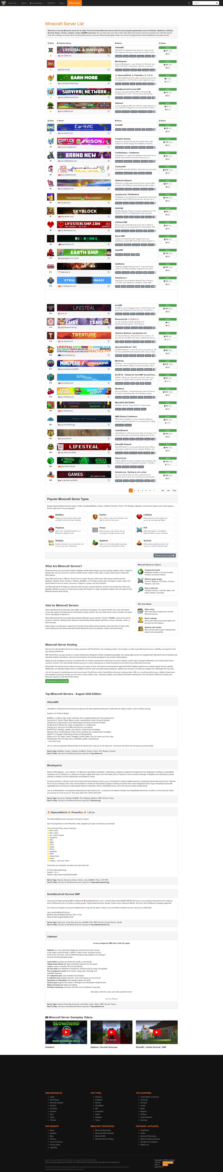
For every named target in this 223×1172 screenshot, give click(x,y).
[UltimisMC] (84, 49)
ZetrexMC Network (123, 444)
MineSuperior (121, 61)
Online (168, 48)
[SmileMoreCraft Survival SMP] (84, 91)
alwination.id (65, 272)
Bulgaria (144, 1111)
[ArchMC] (84, 307)
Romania (144, 1102)
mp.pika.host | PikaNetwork (127, 194)
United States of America (150, 1097)
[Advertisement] (111, 13)
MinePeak (119, 360)
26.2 (168, 54)
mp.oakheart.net (67, 111)
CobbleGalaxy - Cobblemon (127, 152)
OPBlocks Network (123, 180)
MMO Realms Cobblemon (126, 416)
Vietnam (144, 1114)
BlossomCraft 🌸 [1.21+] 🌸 (127, 319)
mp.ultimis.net (66, 55)
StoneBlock (99, 1105)
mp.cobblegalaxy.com (69, 161)
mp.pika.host (65, 202)
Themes (53, 1120)
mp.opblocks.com (67, 188)
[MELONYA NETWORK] (84, 405)
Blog (51, 1136)
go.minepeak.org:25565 (70, 369)
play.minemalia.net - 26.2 (125, 347)
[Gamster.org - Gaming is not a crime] (84, 474)
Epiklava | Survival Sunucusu (104, 1047)
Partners (53, 1139)
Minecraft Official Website (104, 1133)
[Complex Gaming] (84, 141)
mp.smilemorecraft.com (69, 97)
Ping (51, 1114)
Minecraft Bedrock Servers (150, 1139)
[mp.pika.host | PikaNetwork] (84, 196)
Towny (97, 1120)
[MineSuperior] (84, 63)
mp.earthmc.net (67, 133)
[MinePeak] (84, 363)
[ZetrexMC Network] (84, 446)
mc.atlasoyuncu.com (68, 286)
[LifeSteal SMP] (84, 224)
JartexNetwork (121, 430)
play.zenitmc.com (67, 216)
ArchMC (118, 305)
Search (23, 3)
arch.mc (64, 313)
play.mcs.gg (65, 69)
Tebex (143, 1133)
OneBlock (98, 1100)
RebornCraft (120, 458)
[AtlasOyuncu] (84, 280)
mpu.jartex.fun (66, 438)
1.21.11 (168, 82)
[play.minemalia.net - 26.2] (84, 349)
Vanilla (97, 1114)
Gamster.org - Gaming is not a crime (130, 472)
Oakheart (119, 103)
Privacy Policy (55, 1145)
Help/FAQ (51, 3)
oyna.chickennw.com (68, 175)
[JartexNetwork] (84, 432)
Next (174, 490)
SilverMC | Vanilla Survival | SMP (151, 1047)
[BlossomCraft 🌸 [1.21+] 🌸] (84, 321)
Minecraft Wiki (100, 1136)
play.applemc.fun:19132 (70, 258)
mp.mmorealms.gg (68, 424)
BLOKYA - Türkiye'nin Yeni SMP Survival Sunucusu (137, 374)
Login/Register (37, 3)
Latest (52, 1097)
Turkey (143, 1105)
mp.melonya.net (67, 411)
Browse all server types (164, 555)
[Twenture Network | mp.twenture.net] (84, 335)
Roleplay (98, 1117)
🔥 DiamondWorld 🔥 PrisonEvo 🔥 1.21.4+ (134, 75)
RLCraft (98, 1102)
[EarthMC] (84, 127)
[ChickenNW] (84, 169)
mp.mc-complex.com (68, 147)
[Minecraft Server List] (3, 3)
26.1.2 (168, 109)
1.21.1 (168, 423)
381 (168, 490)
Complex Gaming (122, 138)
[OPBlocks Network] (84, 182)
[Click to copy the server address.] (108, 56)
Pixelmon (98, 1097)
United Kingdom (146, 1117)
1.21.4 (168, 464)
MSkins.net (145, 1145)
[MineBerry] (84, 391)
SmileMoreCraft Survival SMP (128, 89)
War (96, 1108)
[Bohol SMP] (84, 238)
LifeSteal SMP (121, 222)
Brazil (143, 1108)
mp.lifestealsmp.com (68, 230)
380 (162, 490)
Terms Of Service (56, 1142)
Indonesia (144, 1100)
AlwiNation (120, 264)
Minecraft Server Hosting (56, 681)
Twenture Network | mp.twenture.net (131, 333)
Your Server (75, 3)
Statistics (53, 1133)
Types (52, 1117)
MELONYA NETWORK (125, 402)
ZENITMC (119, 208)
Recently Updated (56, 1102)
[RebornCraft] (84, 460)
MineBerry (119, 388)
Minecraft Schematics (103, 1130)
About (62, 3)
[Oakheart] (84, 105)
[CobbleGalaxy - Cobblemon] (84, 155)
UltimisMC (119, 47)
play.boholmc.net (67, 244)
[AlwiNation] (84, 266)
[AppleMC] (84, 252)
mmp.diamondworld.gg (69, 83)
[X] (189, 3)
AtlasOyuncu (121, 277)
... (158, 490)
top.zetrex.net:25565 (68, 452)
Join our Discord (112, 999)
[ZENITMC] (84, 210)
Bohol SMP (120, 236)
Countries (53, 1108)
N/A (168, 322)
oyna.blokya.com (67, 383)
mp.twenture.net (67, 341)
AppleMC (119, 250)
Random (53, 1105)
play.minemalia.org (68, 355)
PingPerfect (145, 1130)
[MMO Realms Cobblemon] (84, 418)
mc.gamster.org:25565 (69, 480)
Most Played (54, 1100)
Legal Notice (158, 1167)
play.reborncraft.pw (68, 466)
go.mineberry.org (67, 397)
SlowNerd (49, 1047)
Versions (53, 1111)
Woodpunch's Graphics (149, 1142)
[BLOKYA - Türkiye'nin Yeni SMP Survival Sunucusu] (84, 377)
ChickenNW (120, 166)
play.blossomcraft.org (69, 327)
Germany (144, 1120)
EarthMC (119, 125)
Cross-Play (99, 1111)
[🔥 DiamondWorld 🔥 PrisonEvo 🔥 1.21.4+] (84, 77)
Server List (12, 3)
